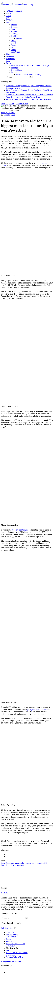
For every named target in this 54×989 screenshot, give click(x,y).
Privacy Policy (12, 934)
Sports (13, 45)
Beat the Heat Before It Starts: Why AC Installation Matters (29, 95)
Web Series (10, 59)
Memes (14, 25)
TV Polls (9, 20)
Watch (8, 54)
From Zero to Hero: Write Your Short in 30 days (30, 65)
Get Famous (11, 937)
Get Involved (11, 946)
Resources (15, 72)
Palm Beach (11, 865)
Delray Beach (25, 863)
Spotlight (14, 68)
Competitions (16, 70)
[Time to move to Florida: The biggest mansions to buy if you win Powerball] (18, 888)
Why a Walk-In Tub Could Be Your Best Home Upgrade (28, 99)
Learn (8, 63)
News (8, 16)
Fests (8, 61)
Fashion (14, 31)
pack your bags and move (37, 709)
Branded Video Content (15, 943)
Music (13, 40)
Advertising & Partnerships (17, 953)
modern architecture (20, 530)
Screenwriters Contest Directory (28, 74)
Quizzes (14, 27)
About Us (10, 932)
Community (10, 955)
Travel (13, 50)
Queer (13, 43)
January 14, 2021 (8, 113)
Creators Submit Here (14, 957)
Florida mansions (37, 863)
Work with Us (11, 941)
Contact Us (10, 939)
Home (8, 13)
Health (13, 36)
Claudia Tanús (9, 115)
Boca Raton (5, 863)
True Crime (15, 52)
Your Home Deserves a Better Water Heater (23, 97)
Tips (7, 950)
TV (7, 18)
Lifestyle (4, 103)
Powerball (20, 865)
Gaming (14, 34)
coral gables (15, 863)
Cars (13, 29)
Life (7, 22)
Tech (13, 47)
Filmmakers (10, 56)
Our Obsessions (22, 103)
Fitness (19, 38)
